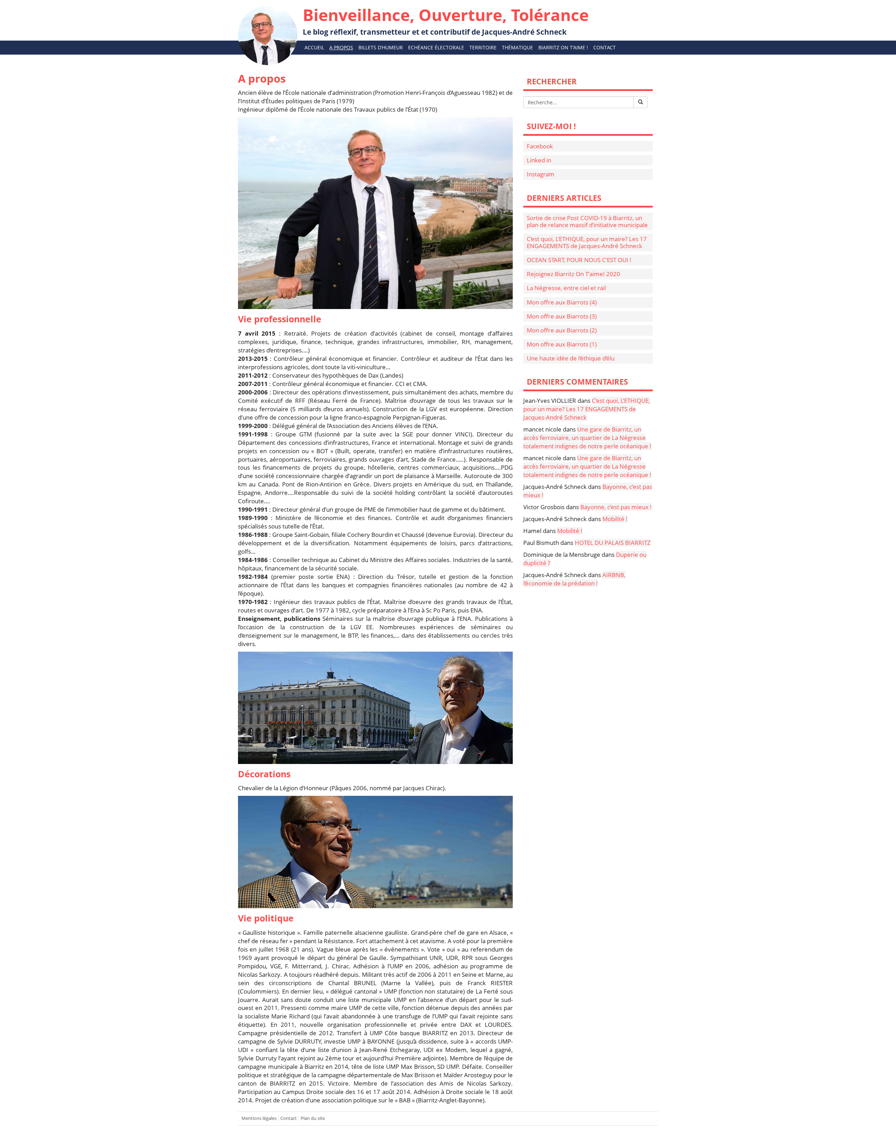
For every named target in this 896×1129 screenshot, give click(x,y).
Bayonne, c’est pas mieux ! (616, 507)
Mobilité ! (615, 519)
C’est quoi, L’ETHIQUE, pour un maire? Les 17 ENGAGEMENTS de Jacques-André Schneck (587, 242)
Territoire (483, 47)
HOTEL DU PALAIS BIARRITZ (613, 543)
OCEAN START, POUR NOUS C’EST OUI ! (579, 260)
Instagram (540, 174)
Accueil (314, 47)
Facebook (540, 146)
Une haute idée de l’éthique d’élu (571, 358)
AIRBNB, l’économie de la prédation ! (574, 579)
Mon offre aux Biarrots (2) (562, 330)
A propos (341, 47)
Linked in (539, 160)
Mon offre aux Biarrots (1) (562, 344)
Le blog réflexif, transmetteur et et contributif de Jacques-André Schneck (446, 20)
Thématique (517, 47)
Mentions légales (258, 1118)
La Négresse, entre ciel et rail (566, 288)
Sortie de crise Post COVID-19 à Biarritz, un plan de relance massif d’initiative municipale (587, 221)
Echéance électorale (436, 47)
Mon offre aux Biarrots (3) (562, 316)
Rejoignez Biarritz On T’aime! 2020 (573, 274)
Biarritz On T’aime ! (563, 47)
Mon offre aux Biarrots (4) (562, 302)
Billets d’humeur (380, 47)
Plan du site (313, 1118)
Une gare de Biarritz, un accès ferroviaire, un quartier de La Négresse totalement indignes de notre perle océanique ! (587, 437)
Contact (604, 47)
